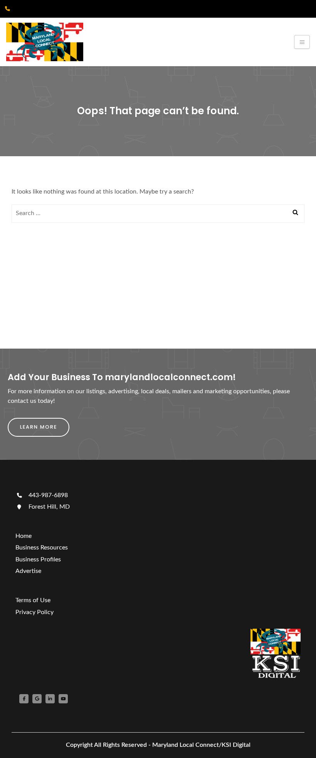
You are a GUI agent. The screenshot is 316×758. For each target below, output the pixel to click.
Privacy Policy (34, 612)
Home (23, 536)
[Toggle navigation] (302, 42)
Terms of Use (32, 600)
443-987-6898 (47, 495)
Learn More (38, 427)
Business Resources (41, 547)
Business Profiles (38, 559)
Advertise (28, 571)
